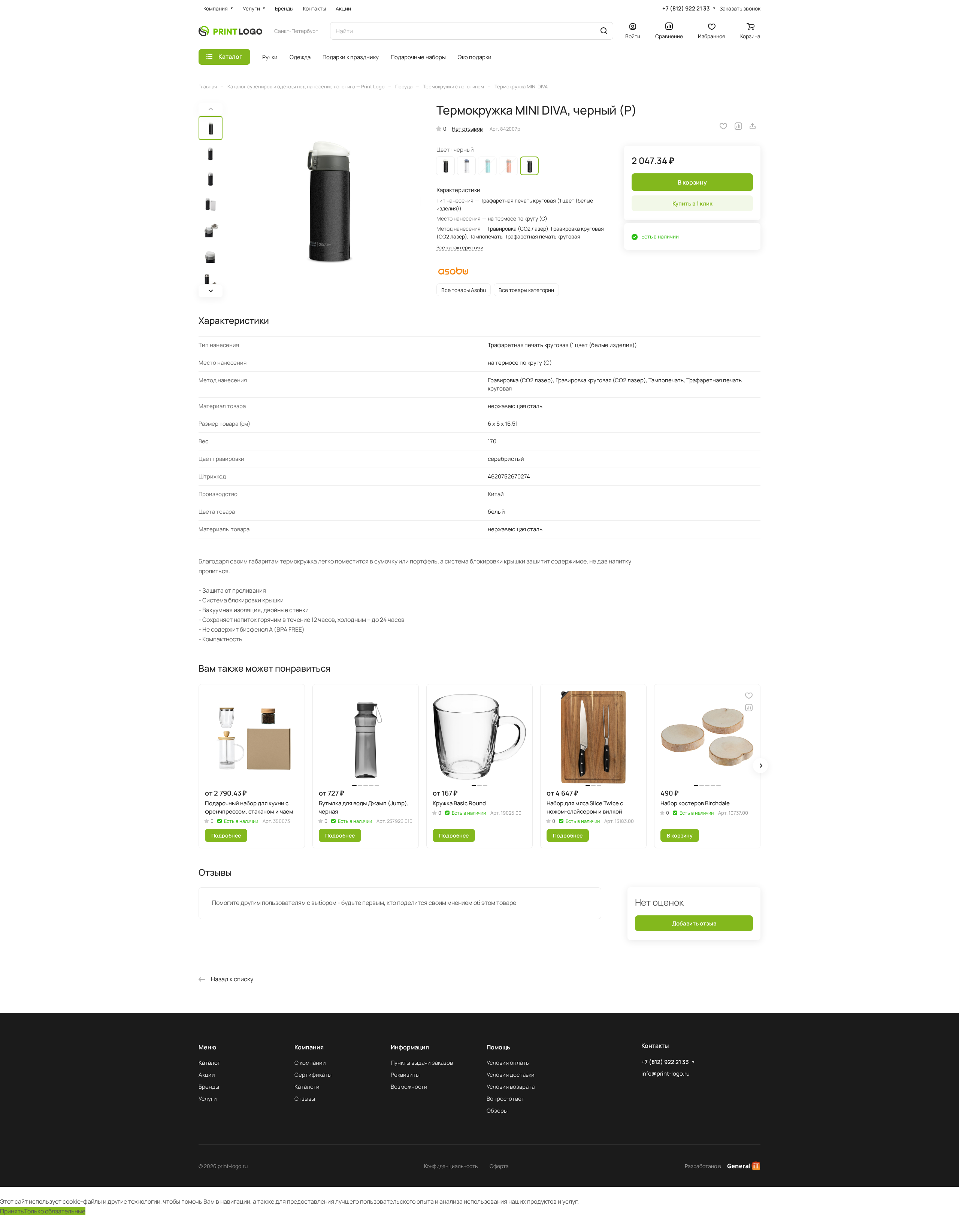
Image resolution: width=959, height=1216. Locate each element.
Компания (309, 1047)
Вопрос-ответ (505, 1099)
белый (466, 166)
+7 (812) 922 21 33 (686, 8)
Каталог (209, 1063)
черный (445, 166)
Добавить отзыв (694, 923)
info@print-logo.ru (665, 1073)
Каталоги (307, 1087)
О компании (310, 1063)
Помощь (498, 1047)
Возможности (409, 1087)
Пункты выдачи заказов (422, 1063)
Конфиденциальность (451, 1166)
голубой (487, 166)
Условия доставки (511, 1075)
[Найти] (604, 31)
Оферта (499, 1166)
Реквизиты (405, 1075)
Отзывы (304, 1099)
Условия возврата (511, 1087)
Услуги (208, 1099)
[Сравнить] (738, 126)
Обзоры (497, 1111)
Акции (207, 1075)
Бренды (209, 1087)
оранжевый (508, 166)
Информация (410, 1047)
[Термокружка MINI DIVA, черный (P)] (324, 200)
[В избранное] (723, 126)
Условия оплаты (508, 1063)
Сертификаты (313, 1075)
